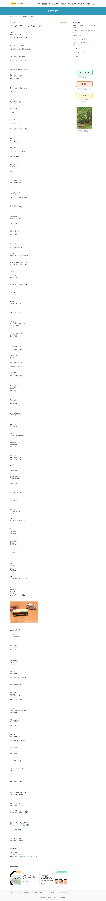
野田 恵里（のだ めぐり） (17, 854)
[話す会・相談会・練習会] (61, 877)
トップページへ (15, 892)
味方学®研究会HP (25, 892)
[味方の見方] (15, 877)
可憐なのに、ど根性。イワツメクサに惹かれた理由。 (84, 26)
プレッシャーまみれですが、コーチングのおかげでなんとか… (84, 43)
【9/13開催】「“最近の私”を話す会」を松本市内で (84, 31)
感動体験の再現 (77, 35)
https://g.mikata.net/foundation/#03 (19, 825)
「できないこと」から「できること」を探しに (29, 877)
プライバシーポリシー (49, 892)
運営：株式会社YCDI (37, 892)
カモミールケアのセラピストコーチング (26, 856)
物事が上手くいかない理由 (79, 39)
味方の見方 (63, 22)
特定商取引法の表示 (62, 892)
